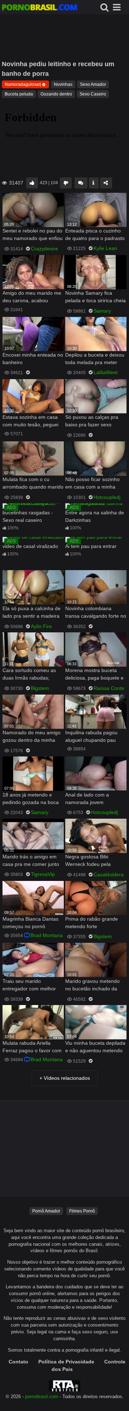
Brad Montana (46, 935)
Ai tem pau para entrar (90, 546)
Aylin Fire (41, 626)
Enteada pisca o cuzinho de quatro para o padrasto (95, 234)
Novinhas (63, 84)
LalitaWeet (106, 372)
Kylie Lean (105, 248)
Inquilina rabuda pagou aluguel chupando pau (91, 736)
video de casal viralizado (30, 546)
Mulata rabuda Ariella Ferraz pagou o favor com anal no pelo (32, 1047)
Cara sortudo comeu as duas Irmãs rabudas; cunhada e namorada (29, 674)
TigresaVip (43, 874)
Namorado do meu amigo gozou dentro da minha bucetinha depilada (32, 737)
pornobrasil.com (41, 1396)
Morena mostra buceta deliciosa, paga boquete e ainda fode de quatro (94, 674)
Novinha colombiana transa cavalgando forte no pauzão (95, 613)
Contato (18, 1362)
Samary (102, 311)
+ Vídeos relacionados (64, 1078)
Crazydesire (44, 248)
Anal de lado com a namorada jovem (87, 798)
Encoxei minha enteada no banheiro (33, 358)
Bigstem (40, 688)
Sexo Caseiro (93, 94)
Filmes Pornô (82, 1211)
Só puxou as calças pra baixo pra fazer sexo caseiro (91, 421)
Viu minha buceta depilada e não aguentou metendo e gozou (95, 1047)
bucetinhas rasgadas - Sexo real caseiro (28, 516)
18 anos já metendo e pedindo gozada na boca (31, 798)
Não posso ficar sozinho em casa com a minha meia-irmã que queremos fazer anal (94, 483)
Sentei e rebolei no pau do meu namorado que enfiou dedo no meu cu (33, 235)
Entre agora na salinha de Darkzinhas (94, 516)
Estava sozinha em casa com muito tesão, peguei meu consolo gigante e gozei (30, 421)
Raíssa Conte (109, 688)
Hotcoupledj (107, 497)
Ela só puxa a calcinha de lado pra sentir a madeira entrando (32, 613)
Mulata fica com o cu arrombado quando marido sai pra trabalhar (33, 483)
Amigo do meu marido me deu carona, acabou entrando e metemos (32, 297)
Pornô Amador (46, 1211)
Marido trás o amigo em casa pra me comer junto (31, 860)
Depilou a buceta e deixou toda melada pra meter (94, 358)
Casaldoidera (109, 874)
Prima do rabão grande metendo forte (91, 922)
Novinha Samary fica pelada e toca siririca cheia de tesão (95, 297)
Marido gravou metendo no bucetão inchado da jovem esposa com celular (94, 985)
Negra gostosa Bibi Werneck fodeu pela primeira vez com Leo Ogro (89, 861)
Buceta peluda (19, 94)
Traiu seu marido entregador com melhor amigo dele (29, 985)
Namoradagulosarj (23, 84)
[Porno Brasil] (39, 8)
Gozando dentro (56, 94)
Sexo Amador (93, 84)
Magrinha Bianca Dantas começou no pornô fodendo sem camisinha (30, 923)
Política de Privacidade (66, 1362)
